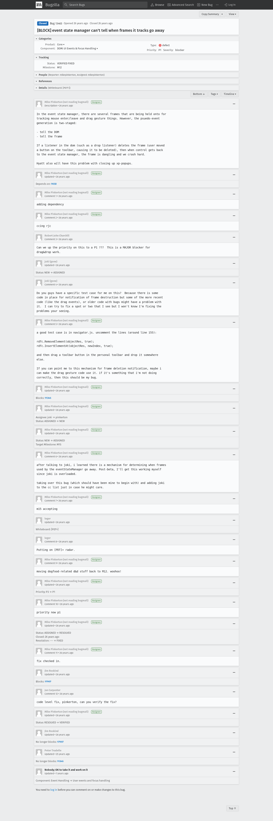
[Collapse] (234, 104)
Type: (153, 45)
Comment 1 (51, 196)
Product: (50, 44)
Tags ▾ (214, 93)
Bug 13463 (56, 23)
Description (51, 105)
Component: (48, 48)
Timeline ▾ (230, 93)
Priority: (151, 50)
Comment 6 (51, 456)
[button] (229, 5)
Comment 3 (51, 239)
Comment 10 (51, 604)
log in (53, 789)
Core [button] (61, 44)
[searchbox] (105, 5)
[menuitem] (157, 5)
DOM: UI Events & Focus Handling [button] (77, 48)
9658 (54, 183)
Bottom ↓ (199, 93)
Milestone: (49, 67)
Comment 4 (51, 284)
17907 (48, 681)
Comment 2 (51, 217)
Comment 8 (51, 541)
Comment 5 (51, 324)
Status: (51, 63)
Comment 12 (51, 693)
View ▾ (232, 14)
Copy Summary (210, 14)
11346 (48, 397)
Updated (49, 176)
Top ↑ (232, 808)
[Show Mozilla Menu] (39, 5)
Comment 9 (51, 563)
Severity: (168, 50)
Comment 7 (51, 500)
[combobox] (105, 5)
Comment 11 (51, 652)
